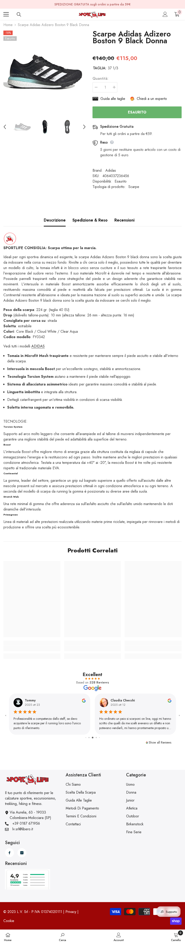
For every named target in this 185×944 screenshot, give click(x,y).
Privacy (70, 911)
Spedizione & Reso (90, 220)
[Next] (84, 126)
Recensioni (124, 220)
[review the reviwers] (84, 700)
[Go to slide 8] (99, 737)
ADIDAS (38, 346)
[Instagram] (21, 852)
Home (8, 24)
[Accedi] (165, 14)
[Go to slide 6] (92, 737)
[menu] (6, 14)
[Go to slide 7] (96, 737)
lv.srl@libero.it (22, 829)
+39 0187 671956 (26, 823)
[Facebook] (9, 852)
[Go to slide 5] (89, 737)
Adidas (110, 170)
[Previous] (4, 126)
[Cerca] (19, 14)
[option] (44, 72)
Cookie (8, 920)
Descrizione (55, 220)
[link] (31, 648)
